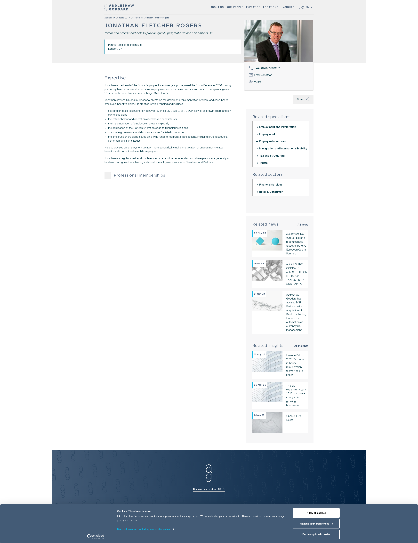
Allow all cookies (316, 512)
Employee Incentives (272, 141)
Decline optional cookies (316, 534)
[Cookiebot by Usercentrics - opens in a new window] (95, 536)
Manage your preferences (314, 523)
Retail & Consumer (271, 191)
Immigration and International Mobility (283, 148)
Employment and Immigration (277, 127)
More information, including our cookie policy (143, 529)
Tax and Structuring (272, 155)
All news (302, 224)
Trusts (263, 162)
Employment (267, 134)
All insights (301, 345)
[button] (217, 7)
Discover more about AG (207, 489)
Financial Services (270, 184)
